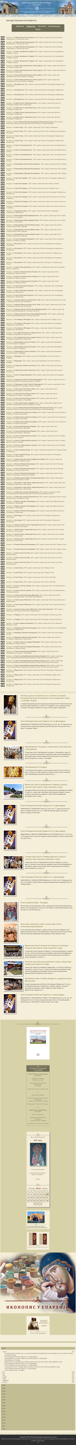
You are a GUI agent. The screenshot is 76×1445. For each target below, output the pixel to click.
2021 (3, 1397)
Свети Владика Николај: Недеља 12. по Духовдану (43, 721)
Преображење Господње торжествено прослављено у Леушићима (26, 1358)
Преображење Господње (36, 767)
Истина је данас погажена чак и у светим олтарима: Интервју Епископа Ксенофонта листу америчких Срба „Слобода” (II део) (45, 698)
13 (44, 1194)
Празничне (30, 26)
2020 (3, 1400)
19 (41, 1198)
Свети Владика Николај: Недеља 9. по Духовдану (42, 877)
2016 (3, 1411)
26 (41, 1201)
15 (28, 1198)
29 (35, 1204)
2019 (3, 1403)
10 (35, 1194)
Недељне (20, 26)
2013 (3, 1420)
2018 (3, 1406)
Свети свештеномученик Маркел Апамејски (38, 1173)
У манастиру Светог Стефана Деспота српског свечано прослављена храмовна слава (32, 1367)
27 (44, 1201)
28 (47, 1201)
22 (28, 1201)
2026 (3, 1348)
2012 (3, 1423)
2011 (3, 1426)
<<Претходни (31, 1188)
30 (38, 1204)
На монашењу (54, 26)
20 (44, 1198)
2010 (3, 1429)
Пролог (38, 1179)
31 (41, 1204)
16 (32, 1198)
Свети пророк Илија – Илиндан (34, 903)
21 (47, 1198)
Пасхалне (42, 26)
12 (41, 1194)
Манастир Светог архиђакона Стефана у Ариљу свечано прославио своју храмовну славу (33, 1362)
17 (35, 1198)
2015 (3, 1414)
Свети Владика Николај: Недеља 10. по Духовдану (43, 831)
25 (38, 1201)
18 (38, 1198)
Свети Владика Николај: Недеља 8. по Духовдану (42, 995)
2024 (3, 1388)
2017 (3, 1408)
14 (47, 1194)
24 (35, 1201)
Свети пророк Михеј (38, 1169)
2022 (3, 1394)
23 (32, 1201)
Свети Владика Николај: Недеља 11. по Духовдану (43, 805)
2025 (3, 1385)
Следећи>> (45, 1188)
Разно (38, 29)
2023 (3, 1391)
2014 (3, 1417)
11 (38, 1194)
